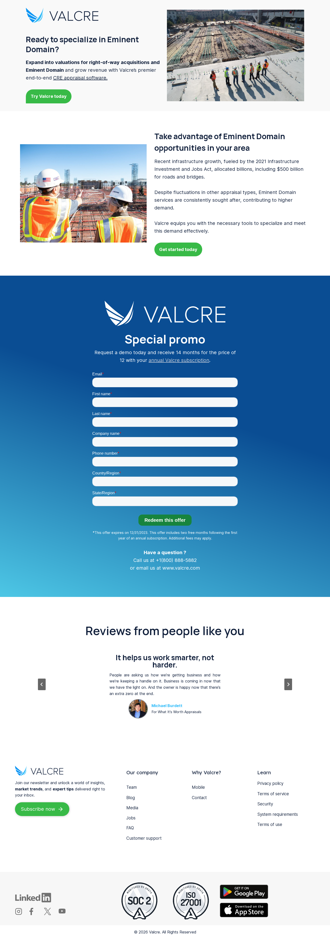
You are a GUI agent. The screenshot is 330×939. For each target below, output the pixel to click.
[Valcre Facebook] (36, 913)
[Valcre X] (50, 913)
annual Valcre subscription (179, 360)
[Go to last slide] (42, 684)
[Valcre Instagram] (21, 913)
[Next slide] (288, 684)
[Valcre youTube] (65, 913)
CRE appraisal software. (80, 78)
